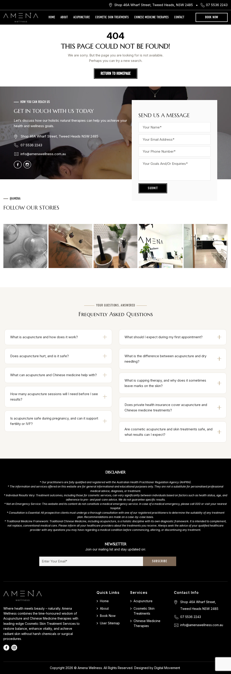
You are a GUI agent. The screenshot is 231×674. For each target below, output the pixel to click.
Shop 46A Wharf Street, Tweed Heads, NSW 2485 (153, 5)
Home (52, 17)
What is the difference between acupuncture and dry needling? (165, 359)
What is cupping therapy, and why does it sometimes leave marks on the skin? (165, 383)
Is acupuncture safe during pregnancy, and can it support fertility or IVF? (54, 421)
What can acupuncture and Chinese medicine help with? (53, 375)
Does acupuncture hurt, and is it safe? (39, 356)
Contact (179, 17)
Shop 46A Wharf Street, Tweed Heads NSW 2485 (59, 136)
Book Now (211, 17)
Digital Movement (167, 668)
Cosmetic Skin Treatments (112, 17)
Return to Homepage (116, 74)
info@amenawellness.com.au (43, 154)
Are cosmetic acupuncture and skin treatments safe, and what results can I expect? (169, 432)
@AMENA (15, 199)
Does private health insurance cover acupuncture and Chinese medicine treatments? (166, 407)
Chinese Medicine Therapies (151, 17)
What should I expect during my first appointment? (164, 337)
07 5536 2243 (217, 5)
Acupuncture (81, 17)
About (64, 17)
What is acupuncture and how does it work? (44, 337)
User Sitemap (110, 623)
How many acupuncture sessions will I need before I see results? (54, 396)
